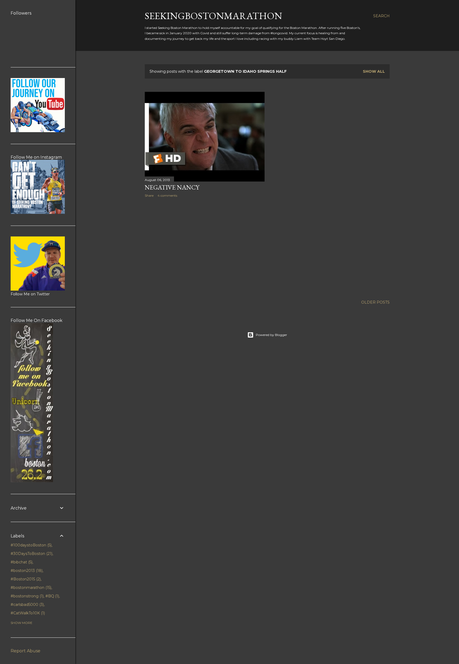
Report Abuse (25, 650)
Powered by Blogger (271, 335)
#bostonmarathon (30, 587)
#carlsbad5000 (27, 604)
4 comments (167, 195)
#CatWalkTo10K (27, 613)
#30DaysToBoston (31, 553)
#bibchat (21, 562)
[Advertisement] (205, 248)
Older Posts (375, 302)
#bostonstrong (26, 596)
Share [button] (149, 195)
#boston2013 (26, 570)
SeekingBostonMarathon (213, 16)
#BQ (51, 596)
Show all (374, 71)
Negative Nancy (172, 187)
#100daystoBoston (30, 545)
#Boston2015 (25, 579)
